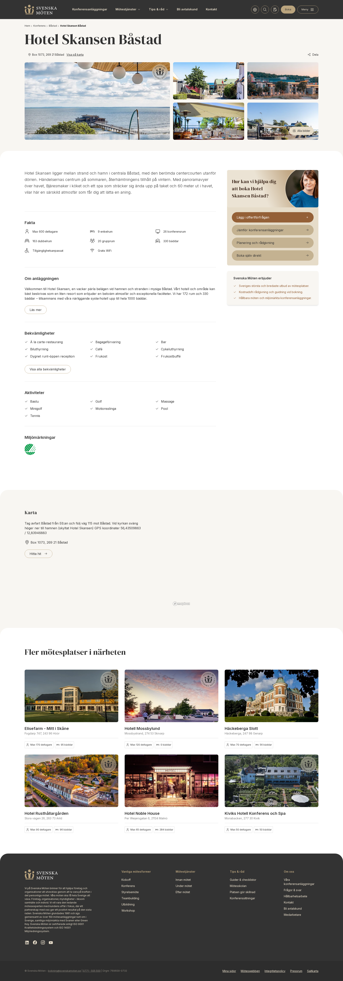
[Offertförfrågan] (275, 10)
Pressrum (296, 971)
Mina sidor (229, 971)
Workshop (128, 910)
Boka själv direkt (249, 255)
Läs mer (36, 310)
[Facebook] (35, 942)
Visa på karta (75, 54)
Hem (27, 25)
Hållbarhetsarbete (295, 896)
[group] (71, 696)
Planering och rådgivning (255, 243)
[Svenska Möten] (41, 9)
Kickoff (126, 879)
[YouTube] (50, 942)
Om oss (289, 871)
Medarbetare (292, 914)
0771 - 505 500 (92, 970)
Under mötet (184, 886)
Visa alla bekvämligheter (48, 369)
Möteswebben (250, 971)
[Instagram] (42, 942)
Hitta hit (35, 554)
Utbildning (128, 904)
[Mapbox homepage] (181, 603)
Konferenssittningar (242, 898)
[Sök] (265, 10)
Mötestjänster (126, 9)
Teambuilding (130, 898)
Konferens (39, 25)
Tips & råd (156, 9)
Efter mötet (183, 892)
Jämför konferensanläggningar (260, 230)
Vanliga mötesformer (136, 871)
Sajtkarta (312, 971)
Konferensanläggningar (89, 9)
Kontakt (211, 9)
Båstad (53, 25)
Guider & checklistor (243, 879)
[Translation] (255, 10)
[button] (113, 696)
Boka (288, 9)
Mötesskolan (238, 886)
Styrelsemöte (130, 892)
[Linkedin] (27, 942)
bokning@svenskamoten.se (64, 970)
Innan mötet (183, 879)
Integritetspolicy (275, 971)
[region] (245, 558)
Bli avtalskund (187, 9)
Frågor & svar (293, 890)
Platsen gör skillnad (242, 892)
